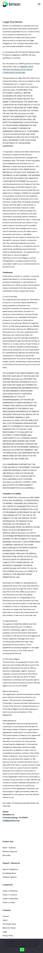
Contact (6, 916)
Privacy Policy (8, 936)
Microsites (7, 855)
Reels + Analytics (9, 848)
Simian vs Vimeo (9, 902)
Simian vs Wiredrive (10, 891)
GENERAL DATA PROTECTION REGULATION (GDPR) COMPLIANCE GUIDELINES (18, 69)
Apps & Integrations (10, 869)
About (5, 920)
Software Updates (10, 877)
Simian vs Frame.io (10, 895)
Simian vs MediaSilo (10, 899)
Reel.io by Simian (9, 928)
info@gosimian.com (11, 820)
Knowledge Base (9, 873)
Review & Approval (10, 852)
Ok (22, 950)
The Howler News (9, 924)
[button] (39, 4)
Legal (5, 932)
